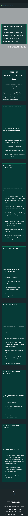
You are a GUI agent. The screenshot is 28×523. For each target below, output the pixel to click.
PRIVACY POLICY (13, 502)
